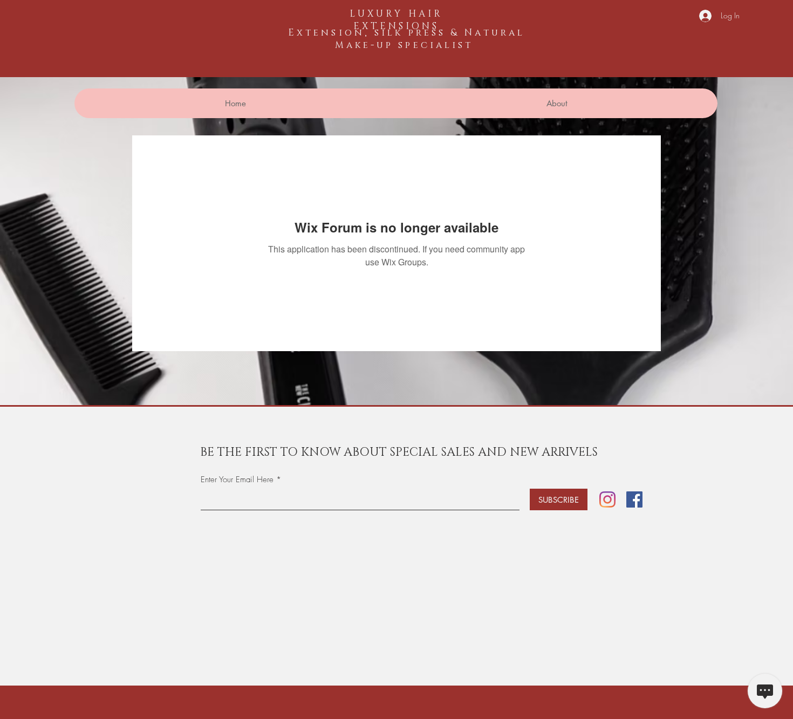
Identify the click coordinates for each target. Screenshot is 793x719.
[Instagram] (607, 499)
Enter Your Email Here (237, 480)
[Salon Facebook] (634, 499)
